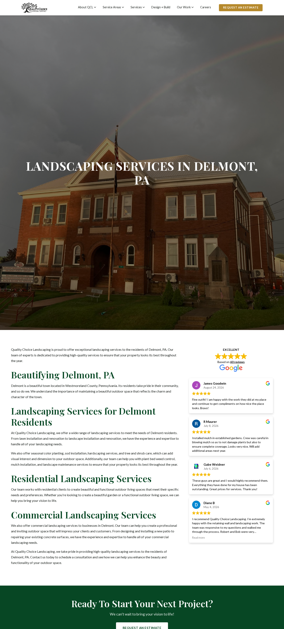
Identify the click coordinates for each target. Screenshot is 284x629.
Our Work (184, 7)
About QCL (85, 7)
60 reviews (237, 361)
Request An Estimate (241, 7)
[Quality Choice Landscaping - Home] (34, 7)
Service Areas (112, 7)
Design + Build (160, 7)
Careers (205, 7)
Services (136, 7)
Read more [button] (198, 537)
